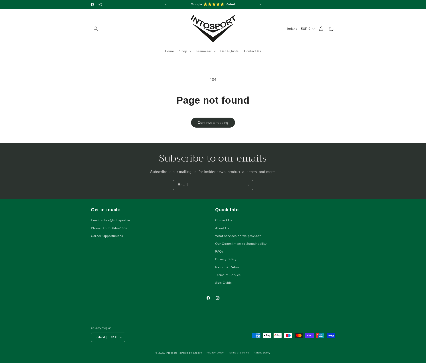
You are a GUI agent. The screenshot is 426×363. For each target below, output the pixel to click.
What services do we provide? (238, 236)
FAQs (219, 251)
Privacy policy (215, 352)
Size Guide (223, 282)
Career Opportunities (107, 236)
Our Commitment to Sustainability (240, 243)
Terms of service (239, 352)
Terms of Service (228, 275)
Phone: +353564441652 (109, 228)
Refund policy (262, 352)
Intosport (171, 352)
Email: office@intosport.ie (110, 220)
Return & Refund (228, 267)
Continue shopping (213, 122)
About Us (222, 228)
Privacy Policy (225, 259)
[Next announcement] (260, 4)
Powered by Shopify (190, 352)
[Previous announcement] (166, 4)
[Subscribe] (248, 185)
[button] (96, 29)
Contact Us (223, 220)
